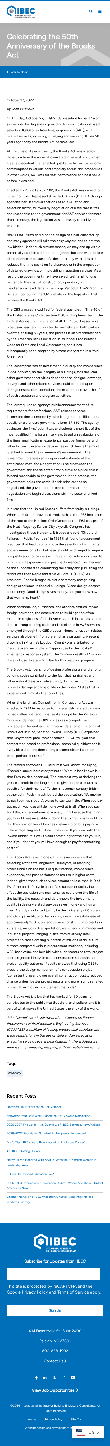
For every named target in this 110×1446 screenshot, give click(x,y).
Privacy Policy (35, 1292)
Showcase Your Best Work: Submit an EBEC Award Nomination (48, 1116)
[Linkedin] (44, 1377)
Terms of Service (73, 1292)
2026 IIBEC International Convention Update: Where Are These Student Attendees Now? (55, 1185)
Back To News (18, 72)
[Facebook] (36, 1377)
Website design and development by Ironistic (55, 1428)
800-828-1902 (55, 1351)
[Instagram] (63, 1377)
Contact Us (54, 1361)
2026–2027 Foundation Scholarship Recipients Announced (46, 1133)
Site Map (76, 1419)
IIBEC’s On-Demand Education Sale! (30, 1174)
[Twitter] (54, 1377)
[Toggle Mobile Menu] (100, 11)
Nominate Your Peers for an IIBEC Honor (34, 1107)
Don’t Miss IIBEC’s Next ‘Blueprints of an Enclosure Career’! (46, 1142)
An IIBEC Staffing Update (23, 1151)
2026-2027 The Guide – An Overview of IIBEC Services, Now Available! (54, 1124)
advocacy (14, 1073)
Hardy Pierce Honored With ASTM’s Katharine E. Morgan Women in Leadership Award (51, 1162)
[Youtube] (73, 1377)
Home (32, 1419)
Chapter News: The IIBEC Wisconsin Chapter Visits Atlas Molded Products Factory (50, 1199)
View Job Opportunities (54, 1390)
